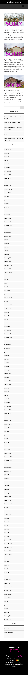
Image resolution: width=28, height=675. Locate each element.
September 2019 (8, 424)
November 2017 (8, 503)
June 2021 (6, 355)
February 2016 (7, 579)
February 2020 (7, 406)
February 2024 (7, 258)
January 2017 (7, 540)
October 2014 (7, 619)
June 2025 (6, 200)
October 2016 (7, 550)
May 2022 (6, 319)
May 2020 (6, 395)
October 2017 (7, 507)
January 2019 (7, 453)
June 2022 (6, 316)
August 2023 (7, 276)
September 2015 (8, 594)
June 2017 (6, 522)
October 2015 (7, 590)
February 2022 (7, 330)
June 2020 (6, 391)
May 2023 (6, 287)
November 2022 (8, 297)
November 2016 (8, 547)
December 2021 (8, 334)
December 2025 (8, 178)
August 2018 (7, 471)
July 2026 (6, 153)
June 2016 (6, 565)
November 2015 (8, 587)
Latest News (7, 628)
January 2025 (7, 218)
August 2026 (7, 149)
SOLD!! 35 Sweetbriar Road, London (12, 59)
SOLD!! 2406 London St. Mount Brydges (13, 29)
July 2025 (6, 196)
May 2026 (6, 160)
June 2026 (6, 156)
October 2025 (7, 185)
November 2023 (8, 265)
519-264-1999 (14, 649)
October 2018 (7, 464)
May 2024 (6, 247)
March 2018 (7, 489)
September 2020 (8, 384)
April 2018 (6, 485)
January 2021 (7, 373)
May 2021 (6, 359)
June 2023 (6, 283)
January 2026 (7, 175)
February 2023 (7, 290)
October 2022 (7, 301)
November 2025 (8, 182)
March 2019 (7, 446)
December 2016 (8, 543)
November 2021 (8, 337)
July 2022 (6, 312)
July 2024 (6, 240)
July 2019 (6, 431)
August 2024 (7, 236)
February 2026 (7, 171)
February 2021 (7, 370)
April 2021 (6, 362)
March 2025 (7, 211)
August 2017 (7, 514)
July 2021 (6, 352)
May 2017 (6, 525)
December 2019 (8, 413)
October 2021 (7, 341)
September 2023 (8, 272)
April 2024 (6, 250)
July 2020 (6, 388)
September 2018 (8, 467)
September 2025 (8, 189)
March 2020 (7, 402)
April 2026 (6, 164)
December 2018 (8, 457)
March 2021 (7, 366)
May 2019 (6, 438)
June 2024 (6, 243)
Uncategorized (8, 636)
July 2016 (6, 561)
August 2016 (7, 558)
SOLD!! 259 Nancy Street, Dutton (12, 90)
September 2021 (8, 344)
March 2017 (7, 532)
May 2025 (6, 203)
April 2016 (6, 572)
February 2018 (7, 493)
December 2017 (8, 500)
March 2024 (7, 254)
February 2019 (7, 449)
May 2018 (6, 482)
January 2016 (7, 583)
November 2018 (8, 460)
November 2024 (8, 225)
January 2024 (7, 261)
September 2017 (8, 511)
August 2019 (7, 428)
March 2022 (7, 326)
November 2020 (8, 377)
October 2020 (7, 381)
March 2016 (7, 576)
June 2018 (6, 478)
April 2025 (6, 207)
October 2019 (7, 420)
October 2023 (7, 268)
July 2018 (6, 475)
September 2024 (8, 232)
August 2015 (7, 598)
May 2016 (6, 569)
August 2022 (7, 308)
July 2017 (6, 518)
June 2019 (6, 435)
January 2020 (7, 409)
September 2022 (8, 305)
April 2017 (6, 529)
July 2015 (6, 601)
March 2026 (7, 167)
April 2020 (6, 399)
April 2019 (6, 442)
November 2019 (8, 417)
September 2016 (8, 554)
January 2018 (7, 496)
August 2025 (7, 193)
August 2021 (7, 348)
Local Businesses (8, 632)
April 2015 (6, 612)
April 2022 (6, 323)
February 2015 (7, 616)
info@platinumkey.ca (14, 651)
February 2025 (7, 214)
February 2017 (7, 536)
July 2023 (6, 279)
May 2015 (6, 608)
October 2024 (7, 229)
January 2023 (7, 294)
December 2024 (8, 221)
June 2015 (6, 605)
